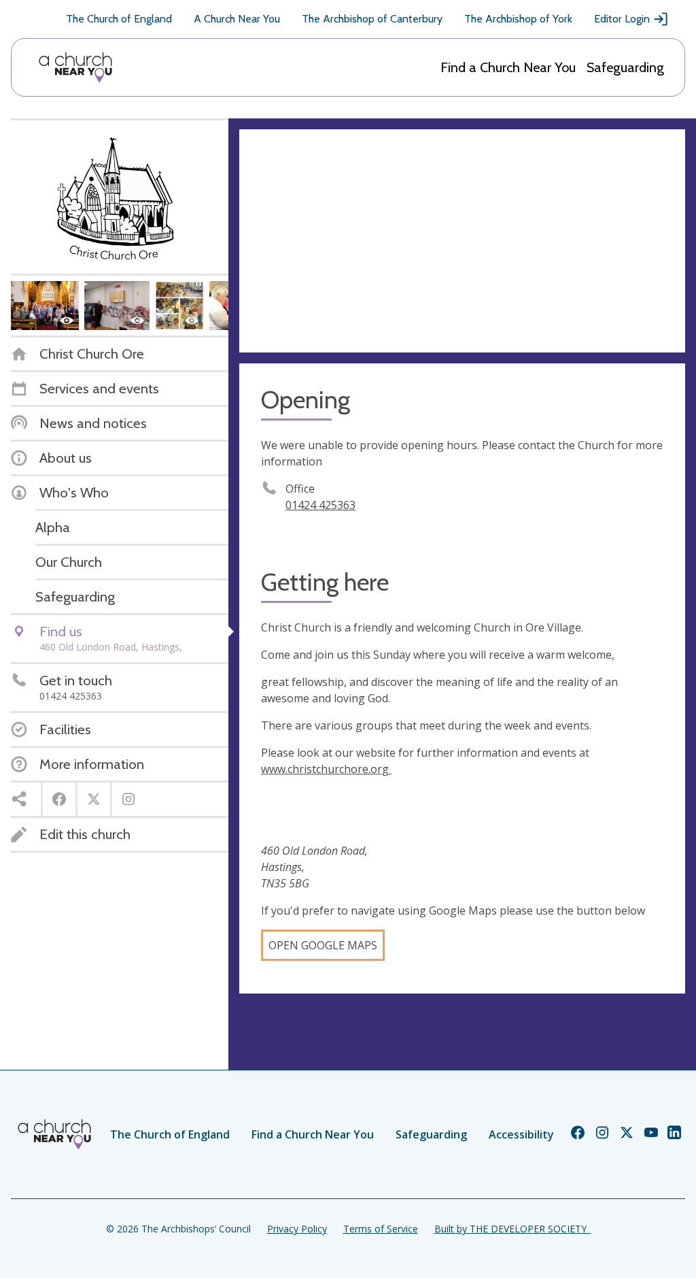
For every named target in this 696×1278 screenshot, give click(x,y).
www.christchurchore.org (326, 768)
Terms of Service (380, 1228)
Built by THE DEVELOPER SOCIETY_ (512, 1228)
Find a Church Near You (508, 67)
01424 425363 (320, 504)
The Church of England (119, 18)
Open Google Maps (322, 945)
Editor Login (622, 18)
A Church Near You (237, 18)
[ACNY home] (75, 67)
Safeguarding (625, 67)
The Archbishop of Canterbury (372, 18)
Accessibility (521, 1134)
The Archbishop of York (518, 18)
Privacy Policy (297, 1228)
